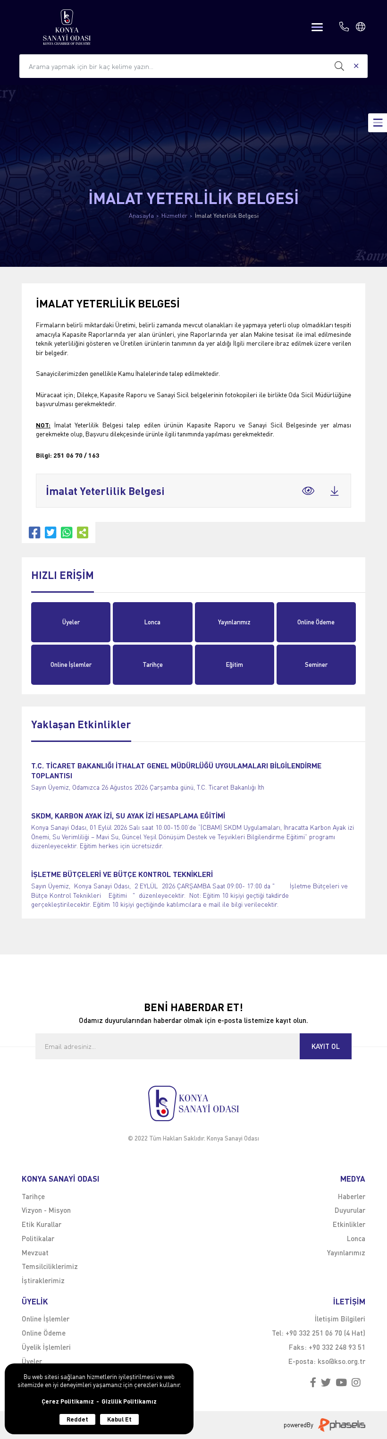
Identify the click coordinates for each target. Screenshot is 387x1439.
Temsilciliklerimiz (50, 1266)
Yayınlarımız (234, 622)
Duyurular (350, 1210)
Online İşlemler (71, 664)
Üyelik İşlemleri (46, 1347)
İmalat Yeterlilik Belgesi (227, 216)
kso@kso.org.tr (341, 1361)
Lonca (152, 622)
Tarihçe (153, 664)
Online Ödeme (316, 622)
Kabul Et (119, 1419)
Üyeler (71, 622)
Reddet (77, 1419)
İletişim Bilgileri (340, 1318)
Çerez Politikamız (68, 1401)
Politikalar (38, 1238)
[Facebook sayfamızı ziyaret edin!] (313, 1383)
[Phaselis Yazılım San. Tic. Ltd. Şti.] (341, 1424)
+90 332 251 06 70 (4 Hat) (325, 1332)
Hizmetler (174, 216)
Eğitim (234, 664)
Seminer (316, 664)
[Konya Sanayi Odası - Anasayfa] (67, 27)
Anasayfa (141, 216)
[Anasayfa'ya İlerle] (193, 1103)
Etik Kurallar (41, 1224)
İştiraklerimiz (43, 1280)
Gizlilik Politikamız (129, 1401)
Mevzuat (35, 1252)
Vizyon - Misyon (46, 1210)
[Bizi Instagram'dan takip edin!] (356, 1383)
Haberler (351, 1196)
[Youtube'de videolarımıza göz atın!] (341, 1383)
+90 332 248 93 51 (337, 1347)
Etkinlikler (349, 1224)
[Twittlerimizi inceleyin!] (326, 1383)
